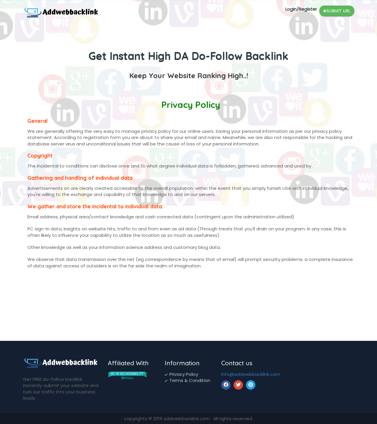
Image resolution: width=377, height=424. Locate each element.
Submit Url (338, 11)
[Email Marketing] (127, 375)
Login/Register (301, 9)
